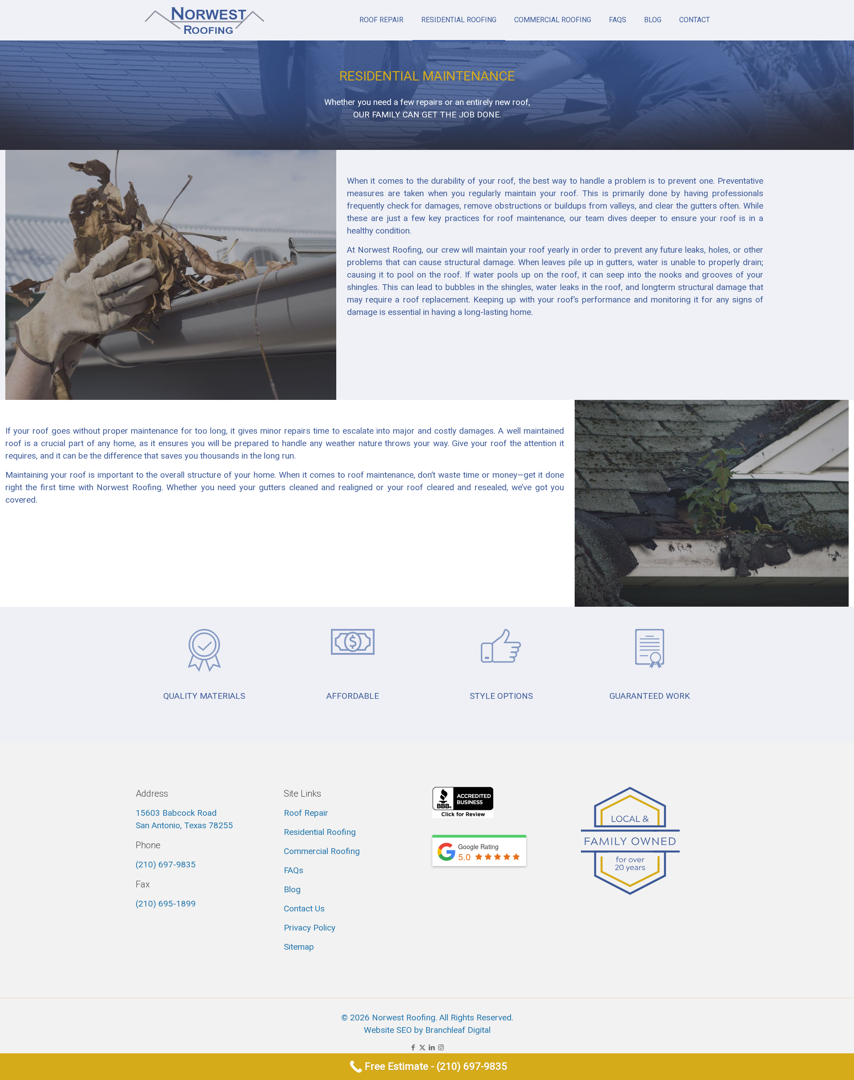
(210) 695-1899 (166, 904)
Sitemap (299, 947)
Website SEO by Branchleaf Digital (427, 1030)
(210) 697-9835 (166, 864)
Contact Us (304, 908)
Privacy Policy (309, 928)
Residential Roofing (320, 832)
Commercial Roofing (322, 851)
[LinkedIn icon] (431, 1048)
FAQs (293, 870)
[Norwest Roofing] (205, 20)
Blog (292, 889)
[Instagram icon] (441, 1048)
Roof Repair (306, 813)
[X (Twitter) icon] (422, 1048)
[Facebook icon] (413, 1048)
